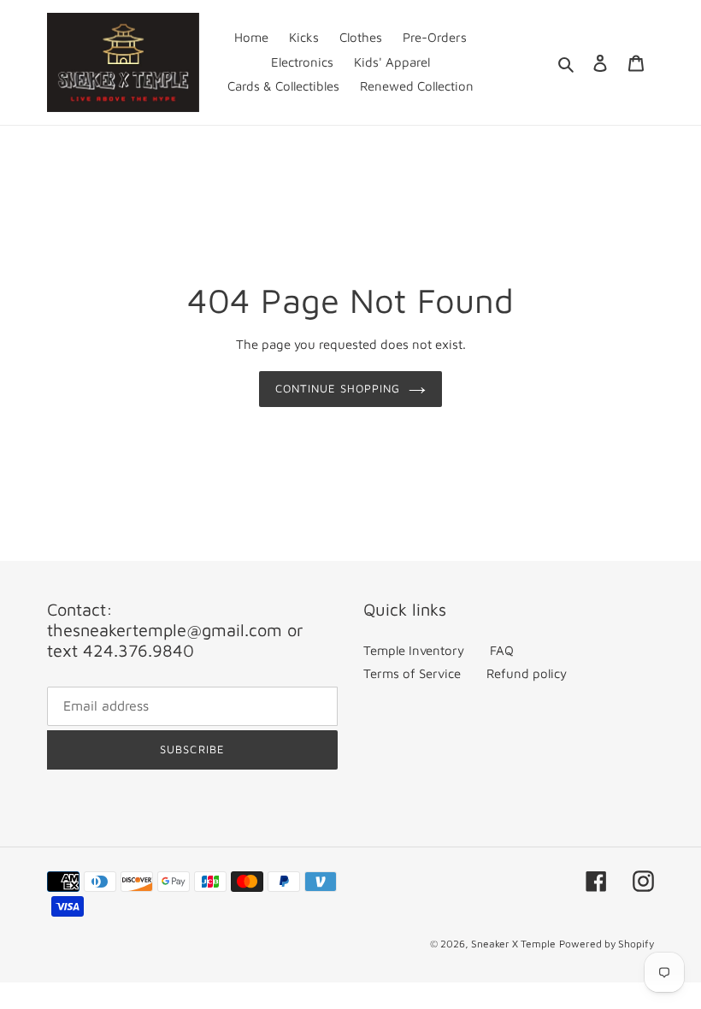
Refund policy (526, 673)
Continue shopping (338, 388)
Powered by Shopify (606, 943)
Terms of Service (412, 673)
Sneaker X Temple (513, 943)
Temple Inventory (413, 650)
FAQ (502, 650)
